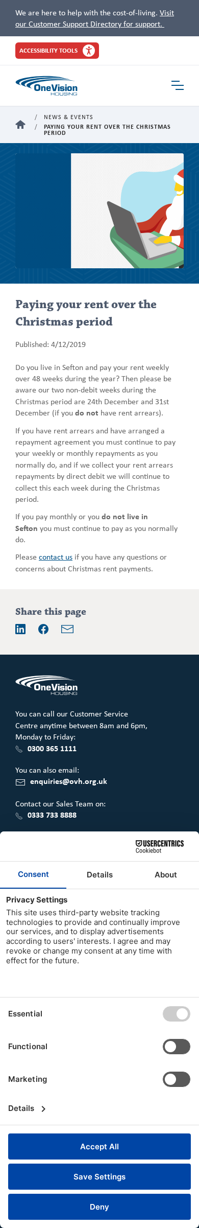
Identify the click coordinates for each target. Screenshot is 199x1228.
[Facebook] (43, 629)
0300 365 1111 (52, 748)
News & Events (68, 117)
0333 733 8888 (52, 814)
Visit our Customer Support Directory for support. (94, 18)
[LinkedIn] (20, 629)
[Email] (67, 629)
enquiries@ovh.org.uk (68, 780)
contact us (55, 556)
